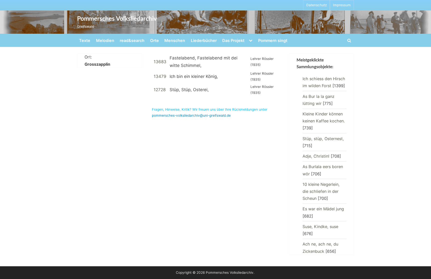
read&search (132, 40)
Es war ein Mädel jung (323, 208)
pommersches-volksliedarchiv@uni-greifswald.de (191, 115)
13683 (160, 61)
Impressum (342, 5)
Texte (84, 40)
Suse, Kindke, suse (320, 226)
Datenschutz (316, 5)
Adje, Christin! (316, 156)
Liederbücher (204, 40)
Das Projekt (233, 40)
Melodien (105, 40)
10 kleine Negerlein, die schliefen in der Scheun (321, 191)
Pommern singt (272, 40)
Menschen (174, 40)
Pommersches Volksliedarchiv (117, 19)
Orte (154, 40)
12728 (160, 89)
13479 (160, 76)
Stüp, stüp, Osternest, (323, 138)
